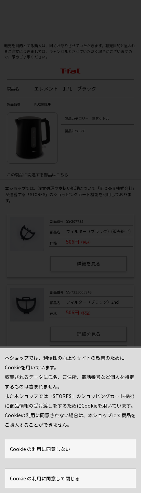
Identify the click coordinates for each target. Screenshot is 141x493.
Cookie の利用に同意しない (40, 449)
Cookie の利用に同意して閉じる (45, 478)
